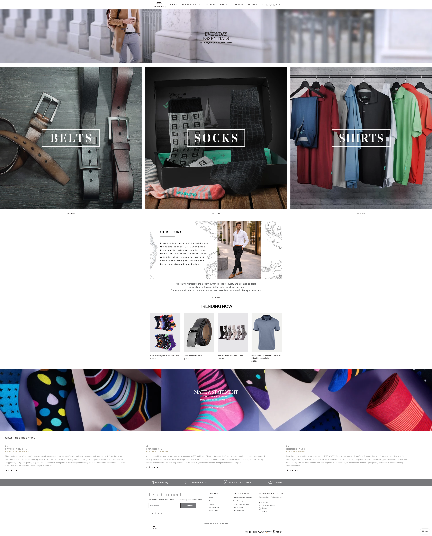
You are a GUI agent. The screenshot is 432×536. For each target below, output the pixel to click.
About (211, 497)
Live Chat (265, 502)
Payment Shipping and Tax (241, 504)
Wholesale (212, 501)
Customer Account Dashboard (242, 497)
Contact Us (265, 508)
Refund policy (213, 510)
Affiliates (211, 504)
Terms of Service (214, 507)
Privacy (206, 523)
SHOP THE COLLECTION (216, 407)
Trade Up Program (238, 507)
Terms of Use (212, 523)
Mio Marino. (225, 523)
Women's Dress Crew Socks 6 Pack (230, 356)
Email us (264, 511)
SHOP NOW (71, 213)
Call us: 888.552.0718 (269, 505)
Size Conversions (238, 510)
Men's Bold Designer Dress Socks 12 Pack (165, 356)
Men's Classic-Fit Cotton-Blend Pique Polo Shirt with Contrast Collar (266, 357)
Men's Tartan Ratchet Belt (193, 356)
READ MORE (216, 298)
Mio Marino (159, 5)
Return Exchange (238, 501)
